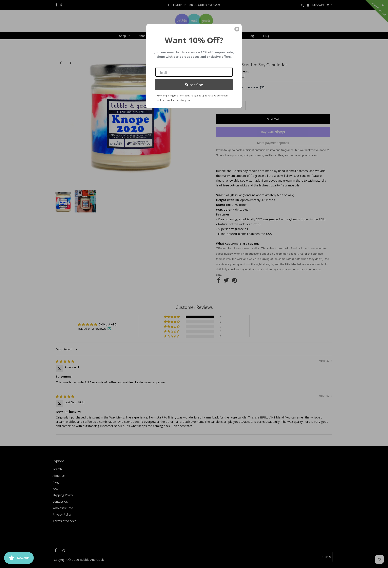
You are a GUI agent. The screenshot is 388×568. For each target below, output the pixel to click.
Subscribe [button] (194, 84)
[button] (236, 29)
